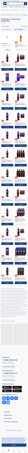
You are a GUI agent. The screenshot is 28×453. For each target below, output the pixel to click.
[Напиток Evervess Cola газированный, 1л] (7, 135)
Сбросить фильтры (6, 29)
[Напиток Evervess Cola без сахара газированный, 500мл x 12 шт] (20, 173)
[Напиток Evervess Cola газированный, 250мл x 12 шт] (20, 57)
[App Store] (7, 387)
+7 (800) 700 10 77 (9, 373)
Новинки (11, 6)
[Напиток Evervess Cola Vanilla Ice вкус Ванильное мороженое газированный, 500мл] (7, 212)
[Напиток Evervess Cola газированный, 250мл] (7, 57)
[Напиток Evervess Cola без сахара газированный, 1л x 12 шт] (20, 192)
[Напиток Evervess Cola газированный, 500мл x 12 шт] (20, 97)
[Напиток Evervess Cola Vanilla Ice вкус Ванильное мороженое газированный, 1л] (7, 232)
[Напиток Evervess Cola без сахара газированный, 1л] (7, 192)
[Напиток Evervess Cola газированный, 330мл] (7, 77)
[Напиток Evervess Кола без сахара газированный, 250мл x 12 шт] (20, 153)
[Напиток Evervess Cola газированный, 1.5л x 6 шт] (20, 116)
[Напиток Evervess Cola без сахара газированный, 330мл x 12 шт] (20, 251)
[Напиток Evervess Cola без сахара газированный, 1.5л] (7, 271)
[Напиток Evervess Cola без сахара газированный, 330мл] (7, 251)
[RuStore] (7, 390)
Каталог (2, 3)
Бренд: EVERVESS (19, 29)
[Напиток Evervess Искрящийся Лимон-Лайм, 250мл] (7, 38)
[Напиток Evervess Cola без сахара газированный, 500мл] (7, 173)
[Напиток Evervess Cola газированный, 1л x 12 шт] (20, 135)
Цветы (24, 6)
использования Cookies (18, 441)
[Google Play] (17, 387)
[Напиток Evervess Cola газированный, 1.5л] (7, 116)
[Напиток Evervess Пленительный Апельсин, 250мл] (20, 38)
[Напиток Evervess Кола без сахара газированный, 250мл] (7, 153)
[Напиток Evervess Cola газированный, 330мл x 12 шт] (20, 77)
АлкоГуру (5, 6)
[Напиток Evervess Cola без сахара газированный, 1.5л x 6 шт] (20, 271)
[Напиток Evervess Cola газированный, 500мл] (7, 97)
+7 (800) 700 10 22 (9, 360)
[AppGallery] (17, 390)
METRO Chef (18, 6)
